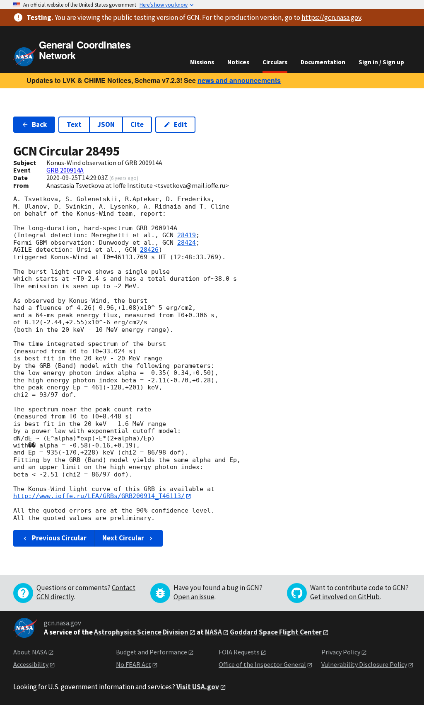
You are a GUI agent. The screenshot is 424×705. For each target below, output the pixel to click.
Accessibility (30, 664)
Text (74, 124)
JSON (106, 124)
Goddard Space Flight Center (276, 632)
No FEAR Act (133, 664)
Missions (202, 62)
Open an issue (193, 596)
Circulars (275, 62)
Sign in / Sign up (381, 62)
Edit (180, 124)
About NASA (30, 652)
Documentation (323, 62)
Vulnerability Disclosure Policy (364, 664)
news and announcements (239, 80)
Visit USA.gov (197, 686)
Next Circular (123, 537)
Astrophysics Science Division (141, 632)
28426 (149, 249)
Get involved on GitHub (345, 596)
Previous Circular (59, 537)
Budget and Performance (151, 652)
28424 (186, 242)
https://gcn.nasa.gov (331, 17)
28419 (186, 235)
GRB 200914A (65, 170)
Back (39, 124)
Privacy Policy (340, 652)
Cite (137, 124)
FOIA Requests (239, 652)
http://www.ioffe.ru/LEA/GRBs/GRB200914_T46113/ (99, 496)
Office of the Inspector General (262, 664)
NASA (213, 632)
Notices (238, 62)
